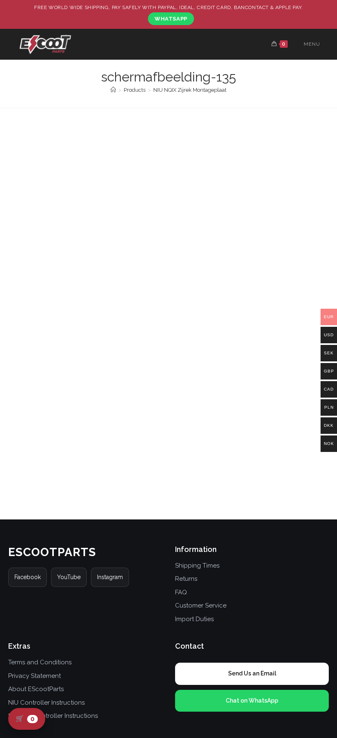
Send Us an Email (252, 673)
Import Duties (194, 619)
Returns (186, 578)
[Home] (113, 90)
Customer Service (200, 605)
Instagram (110, 577)
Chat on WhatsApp (252, 700)
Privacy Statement (34, 676)
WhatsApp (171, 19)
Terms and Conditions (40, 662)
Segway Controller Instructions (53, 715)
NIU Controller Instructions (46, 702)
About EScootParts (36, 689)
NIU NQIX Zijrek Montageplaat (189, 90)
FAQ (181, 592)
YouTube (69, 577)
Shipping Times (197, 565)
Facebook (27, 577)
